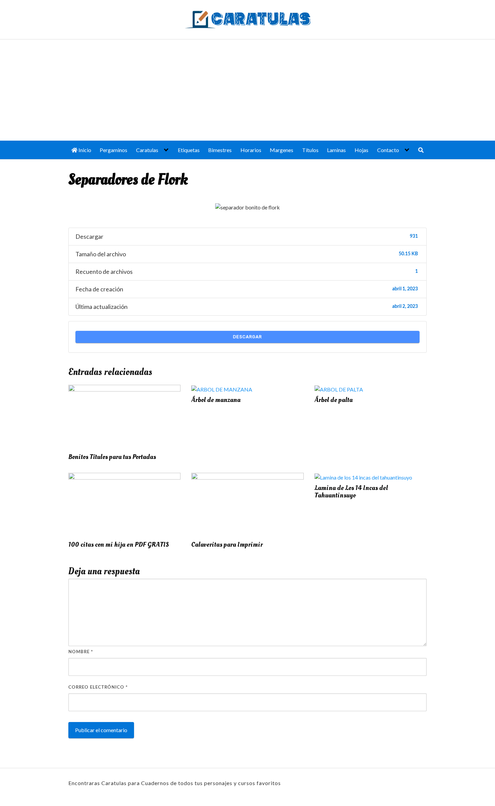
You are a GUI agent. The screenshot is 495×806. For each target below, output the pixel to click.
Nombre (80, 652)
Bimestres (220, 150)
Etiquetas (189, 150)
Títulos (310, 150)
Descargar (247, 336)
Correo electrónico (98, 687)
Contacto (388, 150)
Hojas (361, 150)
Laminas (336, 150)
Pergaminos (113, 150)
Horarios (250, 150)
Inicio (84, 150)
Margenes (281, 150)
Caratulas (147, 150)
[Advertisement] (247, 90)
